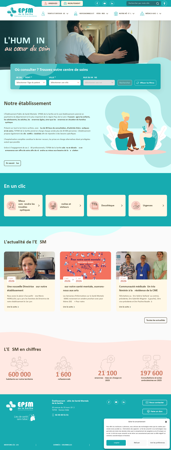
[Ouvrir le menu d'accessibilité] (164, 3)
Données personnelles (62, 445)
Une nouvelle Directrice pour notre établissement (27, 288)
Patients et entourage (55, 14)
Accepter (116, 443)
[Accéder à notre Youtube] (116, 402)
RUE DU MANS (90, 77)
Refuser (137, 443)
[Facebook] (97, 3)
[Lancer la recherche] (157, 3)
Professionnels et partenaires (91, 14)
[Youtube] (104, 3)
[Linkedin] (112, 3)
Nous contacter (156, 402)
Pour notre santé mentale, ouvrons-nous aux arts (83, 288)
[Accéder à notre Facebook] (109, 402)
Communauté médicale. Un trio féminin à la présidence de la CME (138, 288)
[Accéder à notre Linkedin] (123, 402)
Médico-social (151, 14)
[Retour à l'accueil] (21, 11)
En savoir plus (12, 163)
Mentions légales (11, 445)
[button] (166, 422)
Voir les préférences (157, 443)
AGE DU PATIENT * (27, 81)
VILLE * (61, 81)
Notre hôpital (125, 14)
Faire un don (156, 411)
